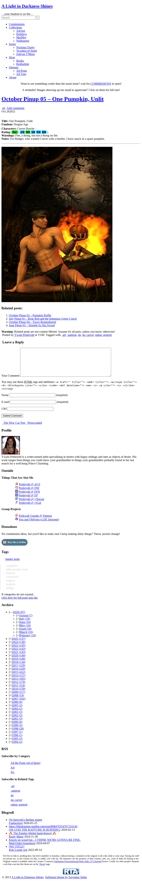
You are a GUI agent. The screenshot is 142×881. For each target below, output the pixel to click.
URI (4, 408)
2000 (17, 721)
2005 (17, 705)
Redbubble (22, 64)
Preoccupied (34, 422)
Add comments (15, 108)
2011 (18, 685)
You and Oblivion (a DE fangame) (39, 519)
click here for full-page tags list (19, 597)
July (25, 618)
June (25, 622)
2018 (18, 662)
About (12, 77)
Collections (15, 27)
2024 (18, 642)
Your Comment (10, 375)
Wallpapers (22, 40)
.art (64, 334)
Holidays (21, 34)
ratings (9, 587)
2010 (18, 688)
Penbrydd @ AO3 (29, 484)
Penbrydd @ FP (28, 495)
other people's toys (16, 569)
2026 (19, 612)
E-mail (5, 401)
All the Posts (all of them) (25, 763)
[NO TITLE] (16, 846)
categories (11, 565)
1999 (17, 725)
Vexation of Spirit (26, 50)
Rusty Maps (16, 836)
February (28, 635)
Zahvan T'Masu (25, 54)
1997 (17, 731)
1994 (17, 741)
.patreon (72, 334)
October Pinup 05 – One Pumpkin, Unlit (52, 99)
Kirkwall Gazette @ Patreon (35, 515)
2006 (17, 702)
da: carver (88, 334)
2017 (18, 665)
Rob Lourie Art (18, 849)
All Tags (21, 74)
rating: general (103, 334)
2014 (18, 675)
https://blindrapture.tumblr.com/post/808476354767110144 (43, 826)
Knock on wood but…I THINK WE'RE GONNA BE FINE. (45, 839)
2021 (18, 652)
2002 (17, 715)
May (25, 625)
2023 (18, 645)
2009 (18, 692)
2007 (18, 698)
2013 (18, 678)
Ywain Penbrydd (24, 334)
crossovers (11, 576)
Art (12, 767)
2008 (18, 695)
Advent (20, 30)
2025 (18, 638)
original (10, 580)
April (25, 628)
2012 (18, 682)
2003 (17, 711)
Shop (12, 57)
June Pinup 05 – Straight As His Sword (32, 325)
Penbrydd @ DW (29, 488)
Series (12, 44)
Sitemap (13, 67)
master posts (12, 559)
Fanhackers (15, 823)
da (79, 334)
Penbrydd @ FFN (29, 491)
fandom (10, 573)
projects (10, 584)
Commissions (17, 24)
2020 (18, 655)
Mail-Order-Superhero (22, 843)
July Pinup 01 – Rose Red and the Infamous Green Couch (43, 318)
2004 (17, 708)
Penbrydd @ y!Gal (30, 502)
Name (5, 395)
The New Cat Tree (14, 422)
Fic (12, 772)
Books (20, 60)
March (26, 632)
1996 (17, 735)
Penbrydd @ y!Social (31, 499)
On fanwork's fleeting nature (25, 819)
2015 (18, 672)
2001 (17, 718)
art (3, 108)
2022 (18, 648)
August (26, 615)
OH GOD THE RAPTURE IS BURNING (34, 829)
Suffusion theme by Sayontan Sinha (66, 877)
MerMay (21, 37)
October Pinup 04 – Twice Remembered (32, 322)
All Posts (21, 70)
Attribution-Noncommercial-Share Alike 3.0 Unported (78, 861)
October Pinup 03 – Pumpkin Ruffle (30, 315)
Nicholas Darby (25, 47)
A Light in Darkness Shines (27, 6)
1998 (18, 728)
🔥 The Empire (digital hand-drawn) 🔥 (32, 833)
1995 (17, 738)
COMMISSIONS (100, 83)
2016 (18, 668)
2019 (18, 658)
